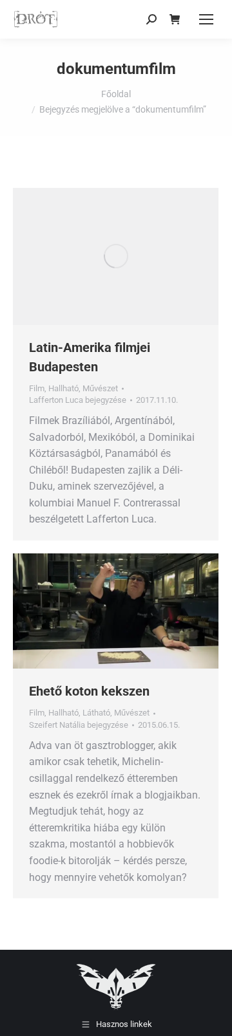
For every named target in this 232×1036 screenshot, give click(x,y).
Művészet (100, 388)
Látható (96, 712)
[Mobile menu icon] (206, 19)
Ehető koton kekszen (89, 691)
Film (36, 388)
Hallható (63, 388)
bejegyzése (77, 400)
